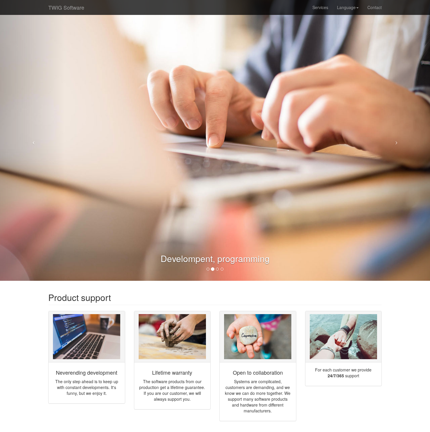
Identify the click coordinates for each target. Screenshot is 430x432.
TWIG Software (66, 7)
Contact (374, 7)
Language (346, 7)
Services (320, 7)
